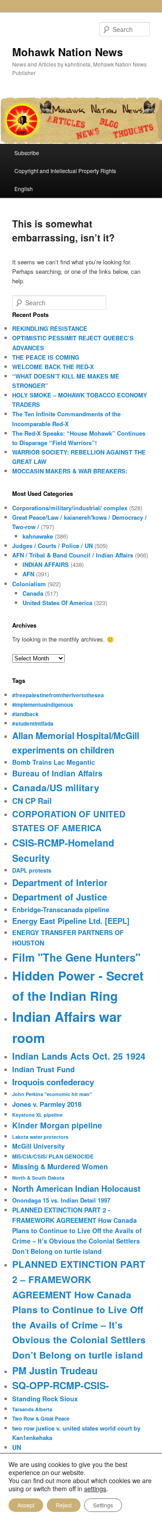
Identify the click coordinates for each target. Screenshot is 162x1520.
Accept (26, 1505)
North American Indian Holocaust (76, 1188)
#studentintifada (33, 723)
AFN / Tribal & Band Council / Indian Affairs (72, 555)
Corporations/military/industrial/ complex (69, 508)
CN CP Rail (32, 800)
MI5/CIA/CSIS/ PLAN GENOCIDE (53, 1156)
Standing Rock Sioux (45, 1398)
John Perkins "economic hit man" (52, 1094)
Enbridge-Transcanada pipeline (60, 909)
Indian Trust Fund (43, 1069)
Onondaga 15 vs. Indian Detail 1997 (61, 1200)
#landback (25, 714)
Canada (32, 593)
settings (95, 1488)
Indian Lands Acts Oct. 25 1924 (78, 1055)
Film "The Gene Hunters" (76, 957)
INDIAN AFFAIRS (45, 564)
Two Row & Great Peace (40, 1418)
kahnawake (37, 536)
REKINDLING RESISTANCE (49, 328)
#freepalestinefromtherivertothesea (58, 695)
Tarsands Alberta (32, 1409)
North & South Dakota (38, 1177)
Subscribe (26, 152)
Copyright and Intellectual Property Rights (65, 170)
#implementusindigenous (42, 704)
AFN (28, 574)
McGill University (38, 1145)
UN (16, 1447)
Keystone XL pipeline (37, 1114)
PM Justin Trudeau (55, 1370)
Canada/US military (55, 787)
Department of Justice (59, 896)
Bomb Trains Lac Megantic (53, 762)
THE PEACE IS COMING (45, 357)
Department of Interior (60, 882)
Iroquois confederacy (53, 1082)
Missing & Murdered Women (60, 1166)
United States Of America (57, 602)
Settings (103, 1505)
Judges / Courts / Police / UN (52, 545)
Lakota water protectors (40, 1136)
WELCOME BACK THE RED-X (53, 366)
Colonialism (29, 583)
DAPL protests (31, 870)
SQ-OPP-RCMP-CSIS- (60, 1385)
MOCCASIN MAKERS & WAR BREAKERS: (69, 471)
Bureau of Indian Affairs (57, 773)
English (23, 188)
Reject (64, 1505)
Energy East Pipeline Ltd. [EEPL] (71, 920)
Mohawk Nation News (67, 51)
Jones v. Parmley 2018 (46, 1104)
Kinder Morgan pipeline (57, 1125)
